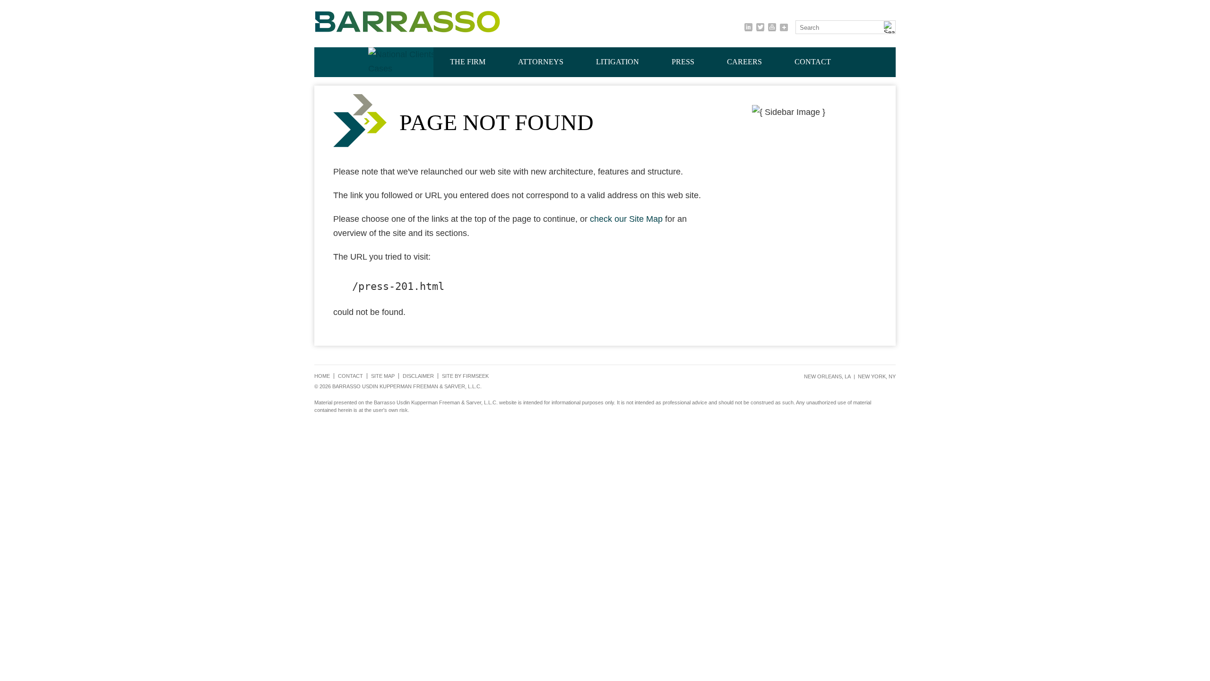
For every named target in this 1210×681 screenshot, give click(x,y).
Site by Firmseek (465, 376)
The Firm (467, 62)
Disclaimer (418, 376)
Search (809, 27)
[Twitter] (760, 27)
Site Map (383, 376)
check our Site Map (626, 219)
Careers (744, 62)
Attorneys (540, 62)
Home (322, 376)
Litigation (617, 62)
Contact (813, 62)
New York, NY (877, 376)
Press (683, 62)
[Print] (772, 27)
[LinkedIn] (748, 27)
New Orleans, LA (827, 376)
